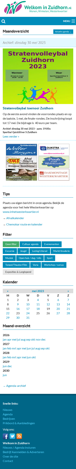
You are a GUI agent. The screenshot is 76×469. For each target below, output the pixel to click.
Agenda (8, 414)
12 (48, 304)
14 (68, 304)
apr (9, 339)
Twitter (12, 436)
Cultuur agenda (30, 244)
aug (23, 339)
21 (68, 308)
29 (7, 317)
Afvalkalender (15, 218)
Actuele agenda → (63, 31)
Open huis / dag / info (30, 258)
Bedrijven (9, 418)
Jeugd (23, 250)
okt (33, 339)
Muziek (9, 258)
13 (58, 304)
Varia (35, 264)
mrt (14, 348)
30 (18, 317)
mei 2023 (38, 291)
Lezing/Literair (40, 250)
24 (28, 313)
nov (38, 339)
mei (14, 339)
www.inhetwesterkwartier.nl (21, 211)
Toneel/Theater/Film (16, 264)
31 (28, 317)
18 (38, 308)
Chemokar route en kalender (24, 224)
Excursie (9, 250)
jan (5, 339)
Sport (50, 258)
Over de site (10, 456)
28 (68, 313)
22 (7, 313)
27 (58, 313)
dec (43, 339)
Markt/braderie (61, 250)
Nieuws (7, 409)
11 (38, 304)
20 (58, 308)
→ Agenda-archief (14, 385)
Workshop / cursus (54, 264)
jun (29, 348)
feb (9, 348)
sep (28, 339)
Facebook (5, 436)
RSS (19, 436)
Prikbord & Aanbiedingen (19, 423)
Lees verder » (11, 136)
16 (18, 308)
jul (18, 339)
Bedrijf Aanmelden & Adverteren (23, 452)
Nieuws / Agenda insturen (19, 447)
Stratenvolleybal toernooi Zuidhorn (28, 108)
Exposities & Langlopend (18, 271)
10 (28, 304)
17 (28, 308)
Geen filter (11, 244)
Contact (8, 461)
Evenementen (51, 244)
